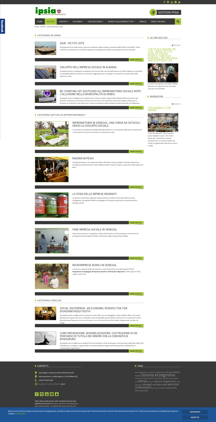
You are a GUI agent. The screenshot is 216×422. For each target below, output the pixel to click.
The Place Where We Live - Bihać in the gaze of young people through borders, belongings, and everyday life (163, 54)
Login (179, 2)
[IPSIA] (50, 11)
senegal (147, 384)
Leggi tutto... (136, 60)
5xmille (142, 21)
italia (137, 382)
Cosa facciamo (95, 21)
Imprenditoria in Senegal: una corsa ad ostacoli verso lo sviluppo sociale (106, 124)
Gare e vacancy (158, 21)
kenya (143, 381)
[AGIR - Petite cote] (45, 48)
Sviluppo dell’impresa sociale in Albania (88, 67)
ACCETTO (195, 417)
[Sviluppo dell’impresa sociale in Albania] (45, 72)
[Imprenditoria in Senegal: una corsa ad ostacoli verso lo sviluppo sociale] (55, 134)
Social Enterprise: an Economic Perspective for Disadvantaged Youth (93, 309)
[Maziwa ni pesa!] (55, 169)
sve (153, 388)
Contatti (63, 21)
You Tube (172, 2)
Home (39, 21)
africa (137, 372)
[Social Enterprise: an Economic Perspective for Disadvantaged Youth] (45, 313)
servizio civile (160, 384)
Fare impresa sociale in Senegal (94, 229)
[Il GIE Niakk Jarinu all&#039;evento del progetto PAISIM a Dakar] (55, 240)
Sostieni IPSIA (168, 12)
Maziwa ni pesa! (83, 158)
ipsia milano (174, 378)
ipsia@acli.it (43, 384)
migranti (158, 381)
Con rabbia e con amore (159, 109)
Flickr (175, 2)
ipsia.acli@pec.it (55, 384)
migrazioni (169, 381)
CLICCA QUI (20, 413)
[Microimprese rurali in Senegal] (55, 276)
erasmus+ (166, 378)
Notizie (50, 21)
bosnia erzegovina (158, 375)
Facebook (164, 2)
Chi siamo (77, 21)
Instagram (168, 2)
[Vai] (178, 21)
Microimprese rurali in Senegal (94, 265)
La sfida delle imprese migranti (94, 194)
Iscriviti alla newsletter (120, 21)
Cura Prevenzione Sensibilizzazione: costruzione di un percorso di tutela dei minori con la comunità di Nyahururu (98, 336)
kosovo (150, 382)
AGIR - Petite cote (72, 43)
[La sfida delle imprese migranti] (55, 205)
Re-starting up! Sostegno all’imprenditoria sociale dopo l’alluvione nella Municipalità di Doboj (100, 92)
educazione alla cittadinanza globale (148, 378)
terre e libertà (160, 388)
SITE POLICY (195, 412)
